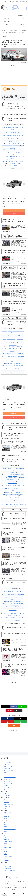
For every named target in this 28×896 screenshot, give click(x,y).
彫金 (22, 160)
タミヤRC (6, 817)
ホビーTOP (4, 137)
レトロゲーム (7, 792)
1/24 (14, 145)
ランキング (10, 166)
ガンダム (17, 484)
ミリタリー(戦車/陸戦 (6, 487)
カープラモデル (8, 813)
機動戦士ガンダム (8, 834)
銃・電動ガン (7, 826)
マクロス (10, 486)
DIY (5, 867)
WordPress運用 (8, 886)
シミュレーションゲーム (10, 805)
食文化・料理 (7, 878)
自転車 (5, 873)
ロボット (6, 832)
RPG (5, 803)
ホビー (16, 163)
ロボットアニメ (14, 173)
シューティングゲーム (10, 801)
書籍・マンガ (21, 163)
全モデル (11, 145)
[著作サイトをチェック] (7, 738)
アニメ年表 (7, 836)
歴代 (20, 145)
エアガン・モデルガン (12, 493)
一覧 (8, 145)
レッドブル (12, 153)
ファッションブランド (10, 859)
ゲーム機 (6, 794)
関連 (19, 142)
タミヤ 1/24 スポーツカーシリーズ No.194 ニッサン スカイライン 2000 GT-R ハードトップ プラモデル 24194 (14, 211)
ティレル (14, 155)
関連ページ (12, 158)
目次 (8, 99)
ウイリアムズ (6, 155)
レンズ (5, 844)
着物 (5, 855)
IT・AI (5, 882)
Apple (5, 888)
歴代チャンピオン (12, 151)
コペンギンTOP (7, 163)
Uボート (17, 487)
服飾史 (5, 861)
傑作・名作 (15, 166)
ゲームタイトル (8, 796)
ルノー (22, 155)
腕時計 (5, 857)
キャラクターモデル (7, 484)
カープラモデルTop (10, 142)
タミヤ (16, 142)
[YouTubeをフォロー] (7, 742)
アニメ (5, 830)
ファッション (7, 853)
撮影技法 (6, 846)
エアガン (20, 137)
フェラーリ (7, 153)
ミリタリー (15, 137)
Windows (6, 890)
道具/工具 (6, 869)
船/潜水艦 (13, 487)
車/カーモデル (12, 489)
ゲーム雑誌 (14, 175)
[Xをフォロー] (20, 738)
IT (12, 170)
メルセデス (16, 153)
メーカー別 (15, 486)
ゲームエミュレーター (10, 807)
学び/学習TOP (8, 170)
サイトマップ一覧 (13, 620)
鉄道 (5, 875)
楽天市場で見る (14, 223)
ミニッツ (6, 819)
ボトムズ (21, 484)
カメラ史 (6, 848)
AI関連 (5, 884)
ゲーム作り (15, 170)
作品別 (13, 484)
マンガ (19, 175)
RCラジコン (5, 36)
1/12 (22, 145)
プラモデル (10, 137)
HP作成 (19, 170)
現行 (18, 145)
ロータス (10, 155)
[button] (18, 730)
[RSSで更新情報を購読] (14, 745)
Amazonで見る (14, 220)
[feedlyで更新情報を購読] (20, 742)
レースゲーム (11, 160)
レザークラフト (8, 871)
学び (5, 865)
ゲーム (12, 163)
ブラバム (18, 155)
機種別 (20, 166)
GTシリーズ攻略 (17, 160)
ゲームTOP (4, 166)
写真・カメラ (7, 842)
